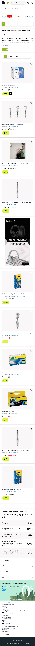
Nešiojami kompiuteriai (8, 604)
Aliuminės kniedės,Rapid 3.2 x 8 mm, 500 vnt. (13, 294)
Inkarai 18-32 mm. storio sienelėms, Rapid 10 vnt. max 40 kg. (17, 450)
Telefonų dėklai (6, 623)
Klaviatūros (5, 607)
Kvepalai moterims (7, 618)
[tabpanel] (17, 590)
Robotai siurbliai (6, 633)
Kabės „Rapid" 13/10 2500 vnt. (9, 411)
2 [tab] (18, 599)
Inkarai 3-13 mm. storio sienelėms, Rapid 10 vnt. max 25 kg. (16, 333)
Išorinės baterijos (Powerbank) (10, 626)
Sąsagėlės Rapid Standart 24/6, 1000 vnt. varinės (14, 372)
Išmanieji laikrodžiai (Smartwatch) (10, 614)
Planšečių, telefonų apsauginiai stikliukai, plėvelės (15, 611)
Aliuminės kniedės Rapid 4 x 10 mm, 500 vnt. (13, 489)
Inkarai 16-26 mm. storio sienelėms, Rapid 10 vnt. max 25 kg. (17, 163)
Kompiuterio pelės (6, 617)
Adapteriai (4, 625)
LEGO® (3, 609)
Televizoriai (5, 606)
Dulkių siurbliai (5, 631)
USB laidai (4, 622)
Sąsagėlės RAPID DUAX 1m (8, 85)
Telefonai (4, 612)
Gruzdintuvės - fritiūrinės (8, 628)
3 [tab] (21, 599)
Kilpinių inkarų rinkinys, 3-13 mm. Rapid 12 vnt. (13, 124)
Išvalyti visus (12, 49)
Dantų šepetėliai (6, 634)
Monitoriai (4, 630)
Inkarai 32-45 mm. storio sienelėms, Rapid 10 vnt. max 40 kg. (17, 202)
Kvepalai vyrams (6, 615)
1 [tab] (15, 599)
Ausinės (4, 620)
